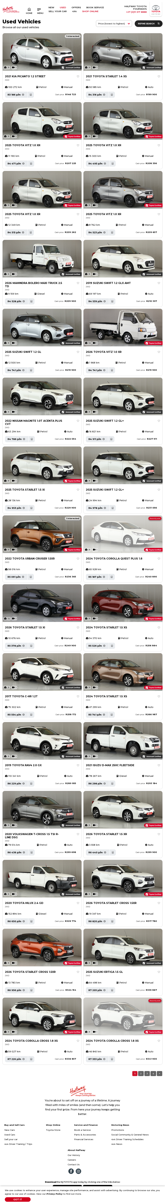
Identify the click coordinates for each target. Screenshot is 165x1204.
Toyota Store (53, 1130)
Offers (76, 7)
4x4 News (116, 1144)
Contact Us (74, 1164)
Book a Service (82, 1130)
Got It (17, 1199)
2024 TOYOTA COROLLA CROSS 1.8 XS (31, 1040)
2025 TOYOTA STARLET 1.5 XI (25, 489)
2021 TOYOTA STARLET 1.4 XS (106, 76)
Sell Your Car (58, 11)
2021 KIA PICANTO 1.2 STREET (25, 76)
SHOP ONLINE (90, 11)
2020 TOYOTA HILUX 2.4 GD (24, 903)
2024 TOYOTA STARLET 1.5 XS (106, 627)
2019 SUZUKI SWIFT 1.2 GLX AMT (108, 283)
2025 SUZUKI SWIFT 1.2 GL (23, 351)
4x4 (74, 11)
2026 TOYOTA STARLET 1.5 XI (25, 627)
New (51, 7)
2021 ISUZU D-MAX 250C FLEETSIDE (110, 765)
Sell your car (11, 1139)
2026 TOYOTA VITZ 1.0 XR (103, 351)
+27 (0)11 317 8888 (136, 12)
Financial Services (83, 1139)
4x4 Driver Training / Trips (18, 1144)
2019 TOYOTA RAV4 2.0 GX (23, 765)
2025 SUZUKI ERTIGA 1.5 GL (104, 971)
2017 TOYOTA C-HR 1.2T (21, 696)
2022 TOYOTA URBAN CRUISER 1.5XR (30, 558)
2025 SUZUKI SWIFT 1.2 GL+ (105, 420)
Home (29, 13)
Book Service (95, 7)
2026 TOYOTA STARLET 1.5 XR (106, 834)
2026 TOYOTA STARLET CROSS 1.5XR (111, 903)
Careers (72, 1160)
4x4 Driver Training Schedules (127, 1139)
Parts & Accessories (85, 1134)
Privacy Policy (54, 1194)
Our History (74, 1155)
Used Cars (9, 1134)
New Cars (9, 1130)
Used (63, 7)
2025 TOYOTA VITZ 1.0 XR (22, 145)
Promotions (117, 1130)
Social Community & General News (130, 1134)
